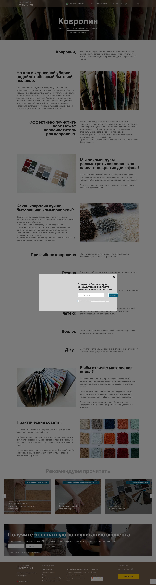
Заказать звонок (113, 295)
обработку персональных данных (100, 301)
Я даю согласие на (94, 301)
